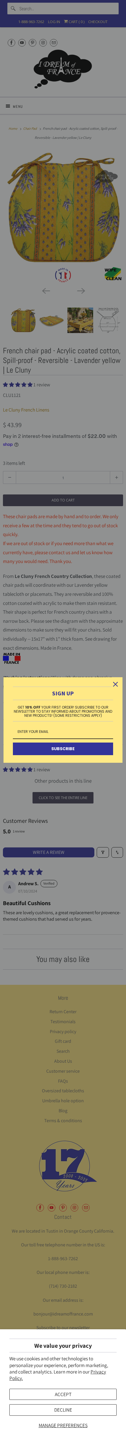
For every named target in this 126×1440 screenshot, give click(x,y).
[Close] (115, 684)
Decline (63, 1410)
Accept (63, 1394)
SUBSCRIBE (63, 749)
